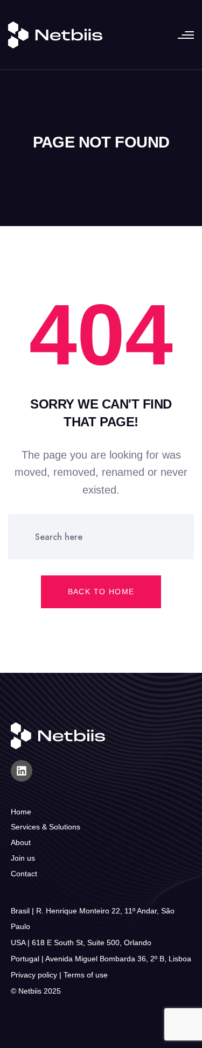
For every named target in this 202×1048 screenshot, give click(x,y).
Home (21, 811)
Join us (23, 858)
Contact (24, 873)
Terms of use (86, 974)
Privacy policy (34, 974)
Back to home (101, 591)
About (21, 842)
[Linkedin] (21, 771)
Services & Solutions (45, 826)
